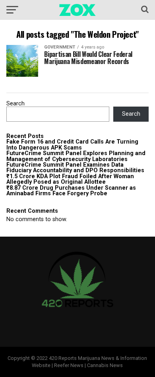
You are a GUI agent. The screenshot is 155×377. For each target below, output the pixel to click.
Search (15, 103)
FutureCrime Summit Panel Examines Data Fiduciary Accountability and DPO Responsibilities (75, 167)
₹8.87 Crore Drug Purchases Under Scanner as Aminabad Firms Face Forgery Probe (71, 191)
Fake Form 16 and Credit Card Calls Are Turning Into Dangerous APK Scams (72, 144)
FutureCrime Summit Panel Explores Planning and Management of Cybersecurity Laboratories (75, 156)
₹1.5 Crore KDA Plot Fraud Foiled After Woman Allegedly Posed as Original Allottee (70, 179)
